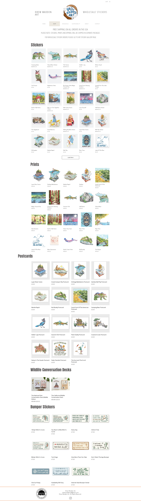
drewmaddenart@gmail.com (70, 492)
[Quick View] (38, 55)
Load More (70, 157)
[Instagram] (70, 498)
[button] (107, 1)
